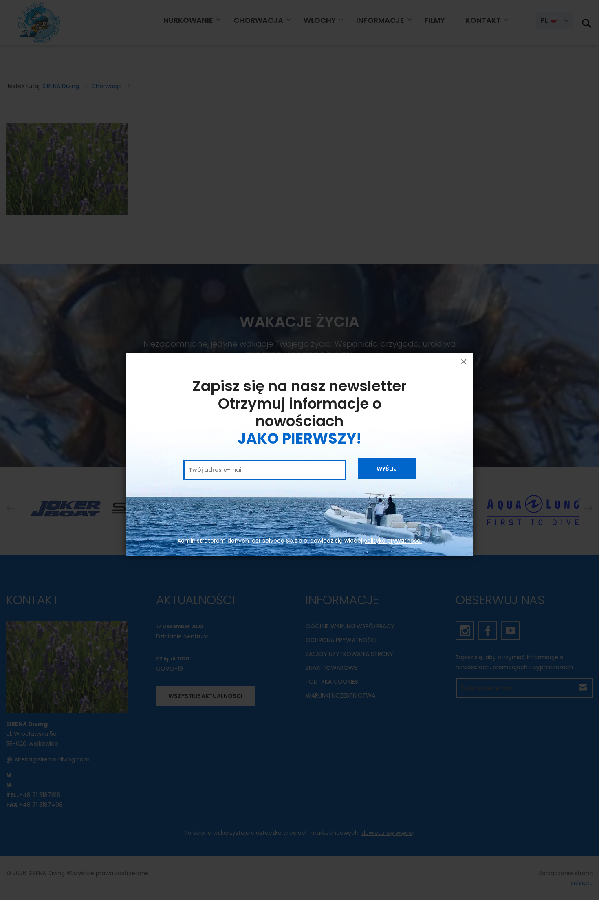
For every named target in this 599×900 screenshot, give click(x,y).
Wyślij (387, 468)
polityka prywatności (392, 541)
